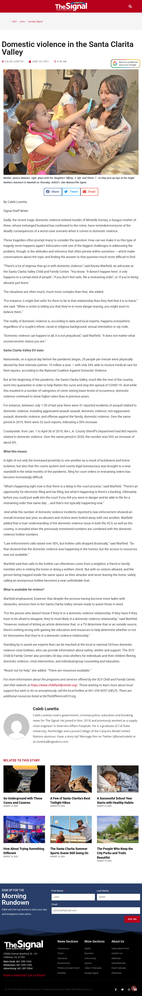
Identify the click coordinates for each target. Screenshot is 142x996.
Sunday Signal (35, 21)
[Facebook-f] (116, 989)
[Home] (8, 21)
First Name (57, 890)
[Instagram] (129, 989)
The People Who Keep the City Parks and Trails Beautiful (115, 853)
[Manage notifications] (134, 988)
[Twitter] (122, 989)
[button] (11, 7)
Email (54, 904)
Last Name (103, 890)
